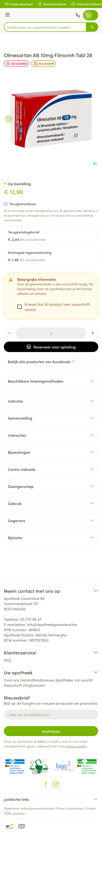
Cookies (90, 808)
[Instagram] (56, 784)
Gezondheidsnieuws (37, 679)
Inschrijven (51, 731)
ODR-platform (15, 813)
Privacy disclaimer (69, 808)
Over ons (11, 679)
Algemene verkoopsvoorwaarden (29, 808)
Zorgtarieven (34, 685)
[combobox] (45, 27)
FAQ (7, 660)
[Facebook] (46, 784)
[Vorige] (8, 119)
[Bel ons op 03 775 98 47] (77, 15)
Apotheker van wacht (74, 679)
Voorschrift (13, 685)
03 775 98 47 (31, 619)
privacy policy (76, 746)
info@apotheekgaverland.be (52, 624)
